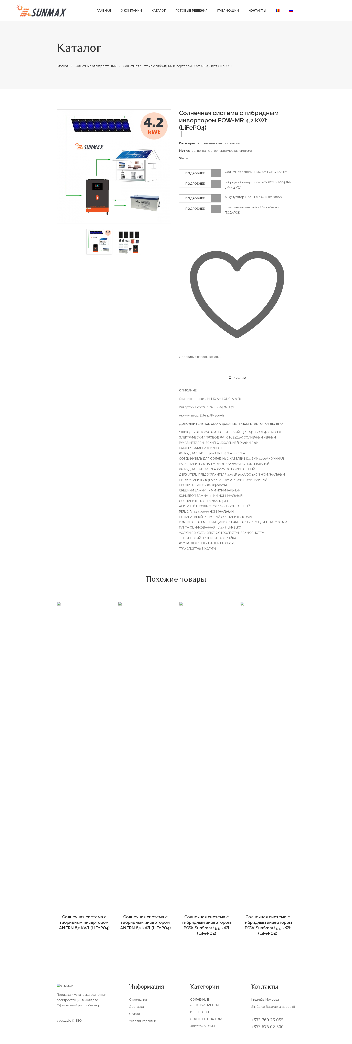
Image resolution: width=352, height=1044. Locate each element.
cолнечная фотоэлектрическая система (222, 151)
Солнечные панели (206, 1019)
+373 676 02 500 (267, 1027)
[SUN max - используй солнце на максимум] (41, 10)
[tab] (237, 377)
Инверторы (199, 1012)
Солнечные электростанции (96, 66)
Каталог (159, 10)
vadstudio (64, 1020)
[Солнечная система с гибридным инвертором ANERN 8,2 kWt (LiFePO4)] (84, 754)
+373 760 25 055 (267, 1020)
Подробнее (195, 173)
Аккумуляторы (202, 1026)
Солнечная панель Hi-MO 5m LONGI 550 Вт (256, 172)
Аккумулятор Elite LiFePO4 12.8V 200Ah (253, 197)
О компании (131, 10)
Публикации (228, 10)
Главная (104, 10)
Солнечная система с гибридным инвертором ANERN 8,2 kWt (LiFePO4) (84, 922)
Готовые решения (191, 10)
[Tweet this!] (200, 158)
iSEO (78, 1020)
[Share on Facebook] (194, 158)
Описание (237, 378)
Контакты (257, 10)
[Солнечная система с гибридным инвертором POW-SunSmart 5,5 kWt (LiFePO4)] (206, 754)
